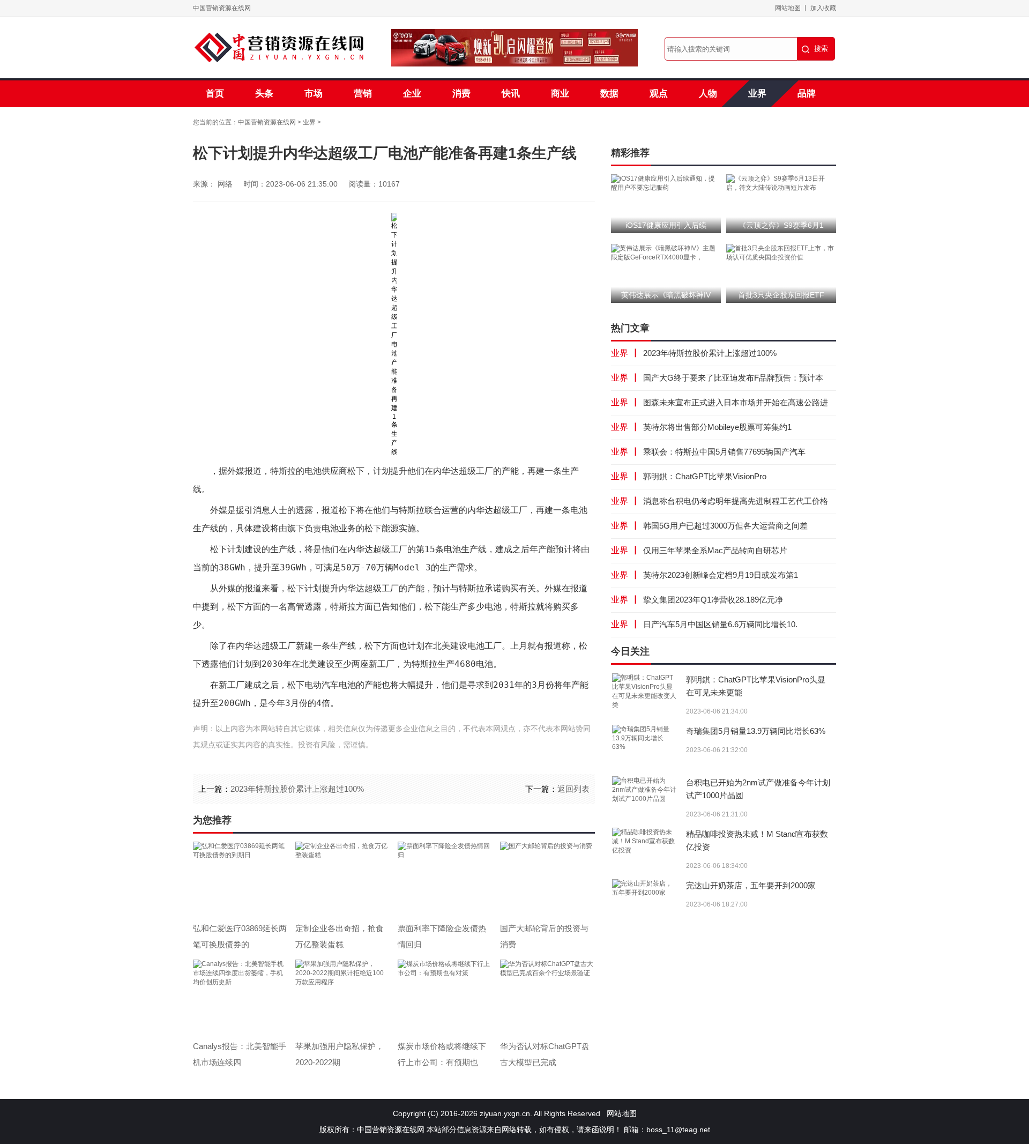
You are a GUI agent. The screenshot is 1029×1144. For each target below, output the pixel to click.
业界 (757, 93)
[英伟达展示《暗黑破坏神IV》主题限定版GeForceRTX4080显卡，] (666, 252)
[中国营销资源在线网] (278, 47)
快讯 (511, 93)
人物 (708, 93)
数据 (609, 93)
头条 (264, 93)
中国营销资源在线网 (222, 8)
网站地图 (788, 8)
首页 (215, 93)
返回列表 (573, 788)
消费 (461, 93)
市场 (313, 93)
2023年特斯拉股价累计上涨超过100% (297, 788)
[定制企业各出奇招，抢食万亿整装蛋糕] (342, 879)
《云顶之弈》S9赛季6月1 (781, 225)
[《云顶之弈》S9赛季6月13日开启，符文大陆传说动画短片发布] (781, 183)
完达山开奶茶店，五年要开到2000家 (751, 885)
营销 (363, 93)
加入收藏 (823, 8)
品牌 (806, 93)
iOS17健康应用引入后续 (665, 225)
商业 (560, 93)
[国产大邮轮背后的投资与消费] (547, 879)
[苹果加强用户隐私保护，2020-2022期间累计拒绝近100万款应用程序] (342, 997)
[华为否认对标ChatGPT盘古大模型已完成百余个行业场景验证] (547, 997)
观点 (659, 93)
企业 (412, 93)
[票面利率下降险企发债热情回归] (444, 879)
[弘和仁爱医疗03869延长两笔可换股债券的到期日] (240, 879)
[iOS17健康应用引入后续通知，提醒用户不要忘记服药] (666, 183)
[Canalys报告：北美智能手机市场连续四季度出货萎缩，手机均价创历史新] (240, 997)
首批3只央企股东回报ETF (781, 295)
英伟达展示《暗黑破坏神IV (666, 295)
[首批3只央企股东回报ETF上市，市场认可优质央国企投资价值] (781, 252)
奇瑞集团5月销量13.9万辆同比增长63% (755, 731)
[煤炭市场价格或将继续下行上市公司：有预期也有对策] (444, 997)
